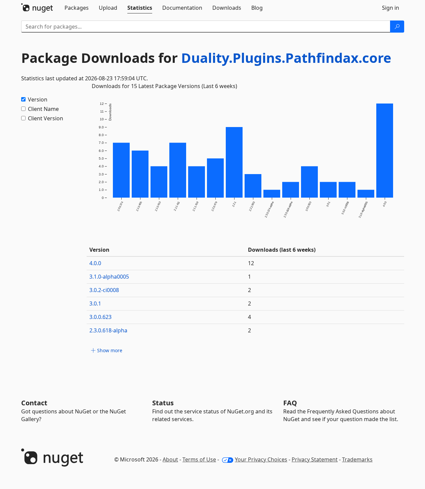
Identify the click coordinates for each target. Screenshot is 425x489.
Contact (34, 402)
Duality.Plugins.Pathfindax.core (286, 57)
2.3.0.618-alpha (108, 330)
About (170, 459)
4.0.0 (95, 263)
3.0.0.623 (100, 317)
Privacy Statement (315, 459)
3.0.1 (95, 303)
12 (251, 263)
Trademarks (357, 459)
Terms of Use (199, 459)
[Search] (397, 27)
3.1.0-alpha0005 (109, 276)
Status (163, 402)
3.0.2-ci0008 (104, 290)
